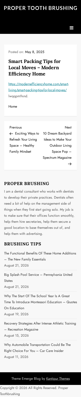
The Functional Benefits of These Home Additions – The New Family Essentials (40, 256)
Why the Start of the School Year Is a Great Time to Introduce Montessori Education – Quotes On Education (40, 302)
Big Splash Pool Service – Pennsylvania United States (38, 277)
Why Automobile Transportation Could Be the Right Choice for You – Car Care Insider (37, 347)
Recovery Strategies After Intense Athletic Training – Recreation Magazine (40, 326)
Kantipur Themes (58, 378)
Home (12, 106)
